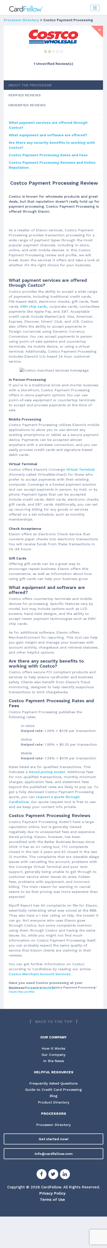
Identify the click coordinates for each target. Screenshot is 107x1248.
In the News (53, 1061)
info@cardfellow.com (54, 1154)
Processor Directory (21, 20)
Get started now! (53, 1139)
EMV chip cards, (34, 306)
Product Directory (53, 1102)
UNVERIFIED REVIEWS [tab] (27, 105)
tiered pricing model (47, 772)
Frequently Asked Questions (53, 1083)
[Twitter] (53, 1175)
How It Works (53, 1048)
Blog (53, 1096)
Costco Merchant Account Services (40, 974)
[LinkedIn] (65, 1175)
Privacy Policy (52, 1193)
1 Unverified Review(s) (53, 64)
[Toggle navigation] (95, 8)
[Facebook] (42, 1175)
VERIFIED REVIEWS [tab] (24, 95)
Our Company (53, 1055)
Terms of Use (52, 1199)
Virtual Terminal (80, 469)
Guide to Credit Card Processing (53, 1090)
